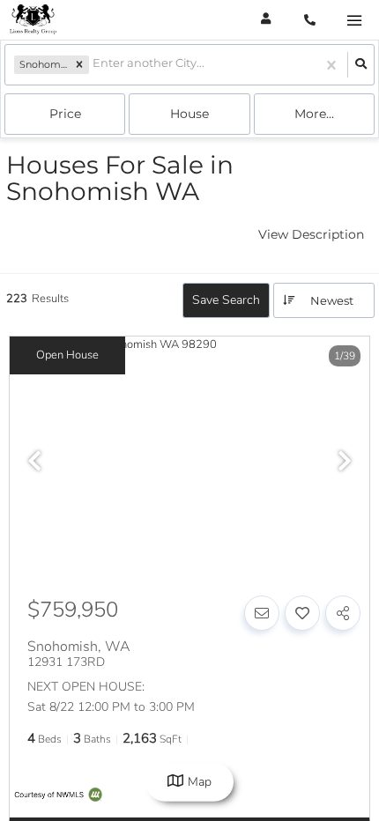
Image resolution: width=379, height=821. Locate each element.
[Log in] (266, 20)
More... (314, 114)
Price (65, 114)
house (189, 114)
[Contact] (261, 613)
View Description (311, 234)
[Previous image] (34, 462)
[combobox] (94, 65)
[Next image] (344, 462)
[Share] (342, 613)
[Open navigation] (354, 21)
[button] (79, 65)
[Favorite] (302, 613)
